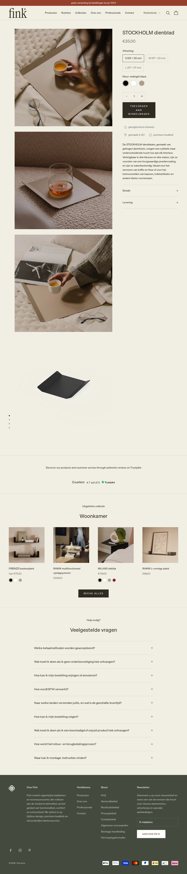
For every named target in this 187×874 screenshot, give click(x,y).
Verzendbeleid (109, 801)
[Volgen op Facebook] (10, 850)
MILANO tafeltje (107, 569)
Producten (51, 13)
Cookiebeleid (108, 819)
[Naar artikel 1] (9, 415)
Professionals (113, 13)
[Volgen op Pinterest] (29, 850)
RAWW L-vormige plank (155, 569)
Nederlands (150, 13)
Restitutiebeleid (110, 807)
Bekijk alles (94, 593)
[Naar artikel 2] (9, 419)
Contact (129, 13)
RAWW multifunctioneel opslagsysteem (66, 571)
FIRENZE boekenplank (21, 569)
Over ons (96, 13)
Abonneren (151, 834)
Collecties (80, 13)
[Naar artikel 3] (9, 423)
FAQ (103, 795)
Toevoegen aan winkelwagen (139, 110)
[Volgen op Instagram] (20, 850)
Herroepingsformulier (113, 838)
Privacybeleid (108, 813)
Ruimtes (66, 13)
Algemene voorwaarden (114, 825)
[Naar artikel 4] (9, 427)
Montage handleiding (113, 832)
